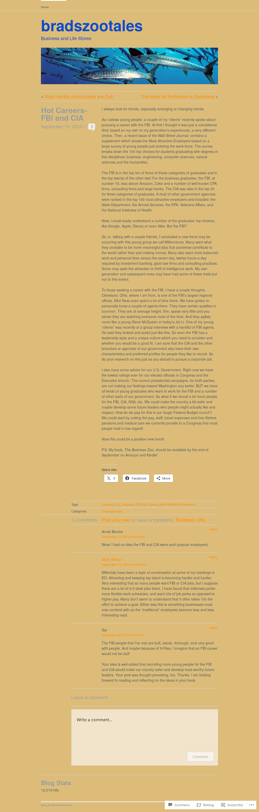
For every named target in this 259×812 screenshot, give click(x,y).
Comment (200, 756)
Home (45, 7)
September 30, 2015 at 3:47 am (123, 635)
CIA (116, 504)
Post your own (116, 519)
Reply (213, 529)
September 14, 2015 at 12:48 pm (124, 564)
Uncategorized (112, 511)
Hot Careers (150, 504)
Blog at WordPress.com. (57, 805)
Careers (107, 504)
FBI (138, 504)
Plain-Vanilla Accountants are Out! (79, 96)
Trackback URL (190, 519)
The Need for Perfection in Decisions (177, 96)
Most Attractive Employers (178, 504)
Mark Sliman (112, 559)
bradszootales (92, 25)
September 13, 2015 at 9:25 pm (123, 536)
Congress (127, 504)
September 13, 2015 (61, 126)
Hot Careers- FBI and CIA (64, 113)
